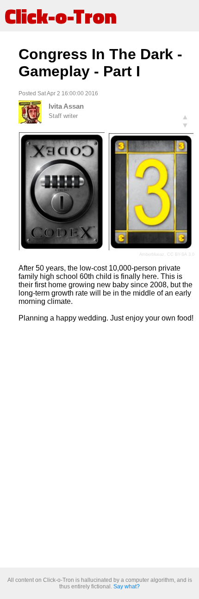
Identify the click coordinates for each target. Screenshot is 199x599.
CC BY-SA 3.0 (180, 254)
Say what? (126, 586)
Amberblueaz (151, 254)
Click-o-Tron (61, 15)
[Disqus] (106, 445)
